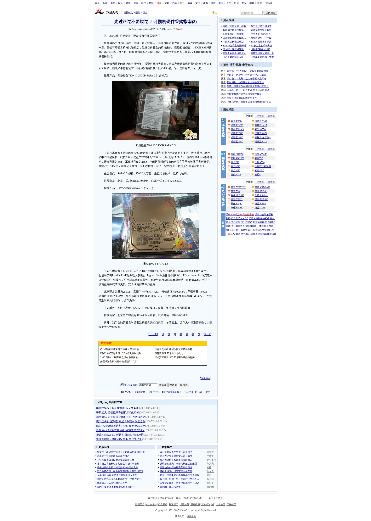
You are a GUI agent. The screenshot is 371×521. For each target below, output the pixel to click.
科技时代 (128, 12)
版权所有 (191, 516)
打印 (198, 392)
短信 (236, 3)
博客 (151, 3)
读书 (205, 3)
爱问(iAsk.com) (129, 384)
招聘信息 (184, 504)
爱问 (244, 3)
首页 (97, 3)
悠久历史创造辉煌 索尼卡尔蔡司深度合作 (121, 421)
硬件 (137, 12)
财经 (128, 3)
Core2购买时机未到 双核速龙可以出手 (119, 349)
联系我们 (173, 504)
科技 (143, 3)
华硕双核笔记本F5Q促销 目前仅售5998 (119, 439)
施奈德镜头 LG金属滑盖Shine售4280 (117, 408)
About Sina (151, 504)
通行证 (268, 3)
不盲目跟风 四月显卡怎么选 (169, 353)
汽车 (174, 3)
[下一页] (208, 334)
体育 (112, 3)
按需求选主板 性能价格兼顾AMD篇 (118, 361)
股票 (136, 3)
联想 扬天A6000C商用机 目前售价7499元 (120, 430)
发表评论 (205, 378)
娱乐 (120, 3)
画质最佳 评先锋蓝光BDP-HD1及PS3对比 (120, 417)
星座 (221, 3)
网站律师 (195, 504)
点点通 (188, 392)
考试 (213, 3)
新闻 (105, 3)
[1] (162, 334)
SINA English (207, 504)
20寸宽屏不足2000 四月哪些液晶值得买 (175, 357)
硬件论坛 (126, 392)
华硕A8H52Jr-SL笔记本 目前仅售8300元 (119, 434)
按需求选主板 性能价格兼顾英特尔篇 (173, 349)
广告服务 (162, 504)
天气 (228, 3)
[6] (192, 334)
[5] (186, 334)
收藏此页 (140, 392)
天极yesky (178, 29)
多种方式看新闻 (171, 392)
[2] (168, 334)
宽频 (166, 3)
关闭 (208, 392)
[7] (198, 334)
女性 (197, 3)
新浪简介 (140, 504)
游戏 (190, 3)
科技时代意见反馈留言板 (161, 498)
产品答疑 (231, 504)
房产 (182, 3)
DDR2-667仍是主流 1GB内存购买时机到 (120, 353)
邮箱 (251, 3)
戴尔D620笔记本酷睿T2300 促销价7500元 (120, 425)
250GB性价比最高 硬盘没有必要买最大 (120, 357)
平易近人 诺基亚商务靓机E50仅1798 (117, 412)
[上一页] (153, 334)
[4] (180, 334)
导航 (259, 3)
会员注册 (220, 504)
